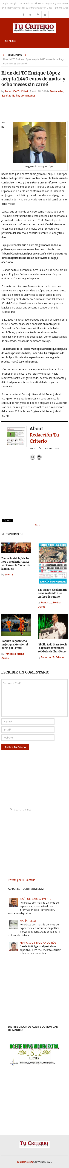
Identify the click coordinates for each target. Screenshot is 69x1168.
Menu (9, 41)
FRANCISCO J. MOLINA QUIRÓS (38, 942)
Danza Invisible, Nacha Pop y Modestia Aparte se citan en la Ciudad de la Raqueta (15, 563)
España (5, 95)
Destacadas (15, 55)
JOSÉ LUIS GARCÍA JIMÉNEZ (35, 899)
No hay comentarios (23, 95)
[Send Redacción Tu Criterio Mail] (32, 459)
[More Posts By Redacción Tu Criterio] (39, 459)
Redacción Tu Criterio (17, 91)
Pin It (37, 525)
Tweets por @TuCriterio (21, 880)
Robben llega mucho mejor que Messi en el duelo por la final (14, 644)
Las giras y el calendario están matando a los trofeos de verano (52, 593)
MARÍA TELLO (28, 920)
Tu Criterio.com (25, 1161)
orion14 (9, 574)
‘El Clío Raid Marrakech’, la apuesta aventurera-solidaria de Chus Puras (52, 648)
